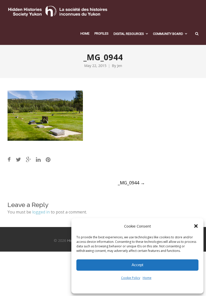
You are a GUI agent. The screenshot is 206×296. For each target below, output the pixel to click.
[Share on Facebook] (9, 159)
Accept (137, 265)
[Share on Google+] (28, 159)
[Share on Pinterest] (48, 159)
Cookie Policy (130, 278)
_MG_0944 (131, 183)
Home (147, 278)
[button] (195, 226)
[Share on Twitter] (18, 159)
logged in (41, 212)
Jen (119, 65)
